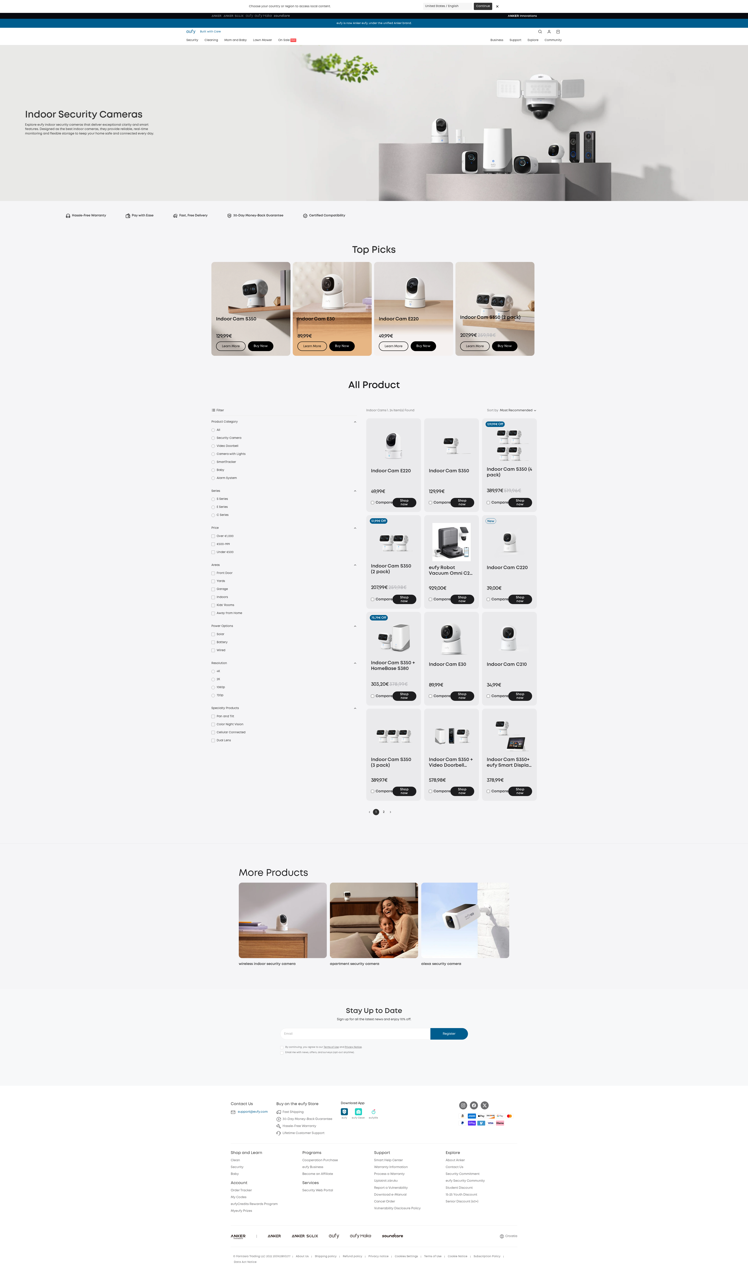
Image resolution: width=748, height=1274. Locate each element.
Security (237, 1167)
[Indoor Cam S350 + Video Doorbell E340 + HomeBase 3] (451, 735)
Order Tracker (241, 1190)
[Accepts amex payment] (472, 1116)
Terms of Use (331, 1047)
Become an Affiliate (317, 1174)
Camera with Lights (231, 454)
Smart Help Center (388, 1160)
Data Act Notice (245, 1262)
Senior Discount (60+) (462, 1201)
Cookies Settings (406, 1256)
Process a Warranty (389, 1174)
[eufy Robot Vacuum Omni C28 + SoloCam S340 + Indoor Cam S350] (451, 543)
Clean (235, 1160)
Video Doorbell (227, 446)
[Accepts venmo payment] (481, 1123)
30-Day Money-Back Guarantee (307, 1119)
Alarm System (227, 478)
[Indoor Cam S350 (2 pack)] (393, 542)
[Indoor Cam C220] (509, 543)
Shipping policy (326, 1256)
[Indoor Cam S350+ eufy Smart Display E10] (509, 735)
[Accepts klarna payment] (500, 1123)
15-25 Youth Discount (461, 1194)
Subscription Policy (487, 1256)
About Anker (455, 1160)
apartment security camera (354, 964)
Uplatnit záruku (386, 1180)
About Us (302, 1256)
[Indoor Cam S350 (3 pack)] (393, 735)
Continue (483, 6)
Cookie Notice (457, 1256)
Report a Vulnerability (391, 1187)
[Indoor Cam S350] (451, 446)
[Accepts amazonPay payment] (462, 1116)
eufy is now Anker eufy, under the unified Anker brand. (374, 23)
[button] (497, 6)
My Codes (238, 1197)
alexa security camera (441, 964)
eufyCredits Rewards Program (254, 1204)
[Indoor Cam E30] (451, 640)
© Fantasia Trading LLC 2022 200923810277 (261, 1256)
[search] (540, 31)
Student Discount (459, 1187)
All (218, 430)
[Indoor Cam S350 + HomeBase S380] (393, 639)
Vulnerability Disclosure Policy (397, 1208)
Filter (220, 410)
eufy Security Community (465, 1180)
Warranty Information (391, 1167)
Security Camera (229, 438)
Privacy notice (378, 1256)
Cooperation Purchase (320, 1160)
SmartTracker (226, 462)
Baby (220, 470)
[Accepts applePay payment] (481, 1116)
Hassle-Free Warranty (299, 1126)
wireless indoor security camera (267, 964)
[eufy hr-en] (192, 32)
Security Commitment (463, 1174)
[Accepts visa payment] (490, 1123)
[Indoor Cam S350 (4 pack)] (509, 445)
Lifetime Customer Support (303, 1133)
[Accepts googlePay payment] (500, 1116)
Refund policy (352, 1256)
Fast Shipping (293, 1112)
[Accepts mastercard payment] (509, 1116)
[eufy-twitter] (485, 1105)
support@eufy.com (253, 1111)
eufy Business (312, 1167)
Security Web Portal (317, 1190)
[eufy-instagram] (463, 1105)
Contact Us (454, 1167)
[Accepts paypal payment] (462, 1123)
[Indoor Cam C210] (509, 640)
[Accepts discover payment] (490, 1116)
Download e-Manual (390, 1194)
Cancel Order (384, 1201)
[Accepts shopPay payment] (472, 1123)
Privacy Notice (353, 1047)
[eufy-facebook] (474, 1105)
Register (449, 1033)
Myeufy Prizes (241, 1210)
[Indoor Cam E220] (393, 446)
